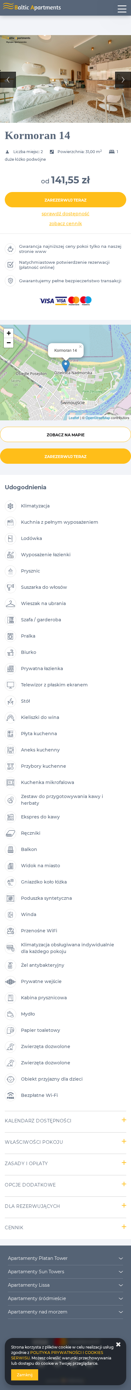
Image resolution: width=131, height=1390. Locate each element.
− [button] (9, 343)
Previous (8, 80)
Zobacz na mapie (66, 435)
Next (123, 80)
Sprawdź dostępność (65, 214)
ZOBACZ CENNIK (65, 223)
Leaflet (74, 417)
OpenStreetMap (98, 417)
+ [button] (9, 333)
